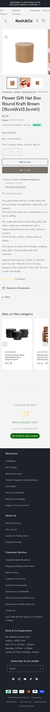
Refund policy (12, 702)
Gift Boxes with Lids (29, 92)
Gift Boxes (17, 92)
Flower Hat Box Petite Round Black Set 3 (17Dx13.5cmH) (14, 357)
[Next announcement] (45, 4)
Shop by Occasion (14, 473)
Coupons (46, 10)
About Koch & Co (13, 523)
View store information (15, 186)
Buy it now (25, 170)
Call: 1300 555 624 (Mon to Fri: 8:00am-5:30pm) (24, 618)
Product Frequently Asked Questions (22, 480)
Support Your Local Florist (17, 505)
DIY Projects (3, 12)
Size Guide (11, 486)
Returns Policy (12, 572)
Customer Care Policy (15, 578)
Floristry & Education (15, 492)
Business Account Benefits (17, 591)
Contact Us (10, 610)
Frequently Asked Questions (18, 559)
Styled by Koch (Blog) (15, 499)
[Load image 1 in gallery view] (12, 83)
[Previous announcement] (5, 4)
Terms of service (26, 702)
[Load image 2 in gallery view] (24, 83)
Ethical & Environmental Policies (20, 597)
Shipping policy (40, 702)
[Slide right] (47, 84)
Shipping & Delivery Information (20, 566)
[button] (5, 21)
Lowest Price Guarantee (16, 585)
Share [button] (7, 297)
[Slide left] (3, 84)
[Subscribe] (40, 668)
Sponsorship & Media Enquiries (20, 604)
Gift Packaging (7, 92)
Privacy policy (37, 697)
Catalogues (35, 10)
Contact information (26, 706)
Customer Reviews (14, 542)
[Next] (45, 344)
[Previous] (5, 344)
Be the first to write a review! (25, 436)
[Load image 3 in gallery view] (37, 83)
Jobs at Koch (11, 529)
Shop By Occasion (16, 12)
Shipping (5, 120)
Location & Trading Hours (17, 535)
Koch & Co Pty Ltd (21, 697)
